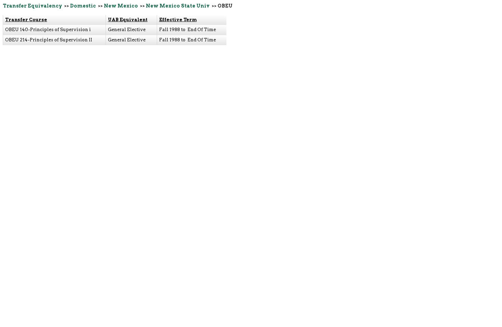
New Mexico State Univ (178, 6)
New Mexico (121, 6)
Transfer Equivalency (32, 6)
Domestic (83, 6)
